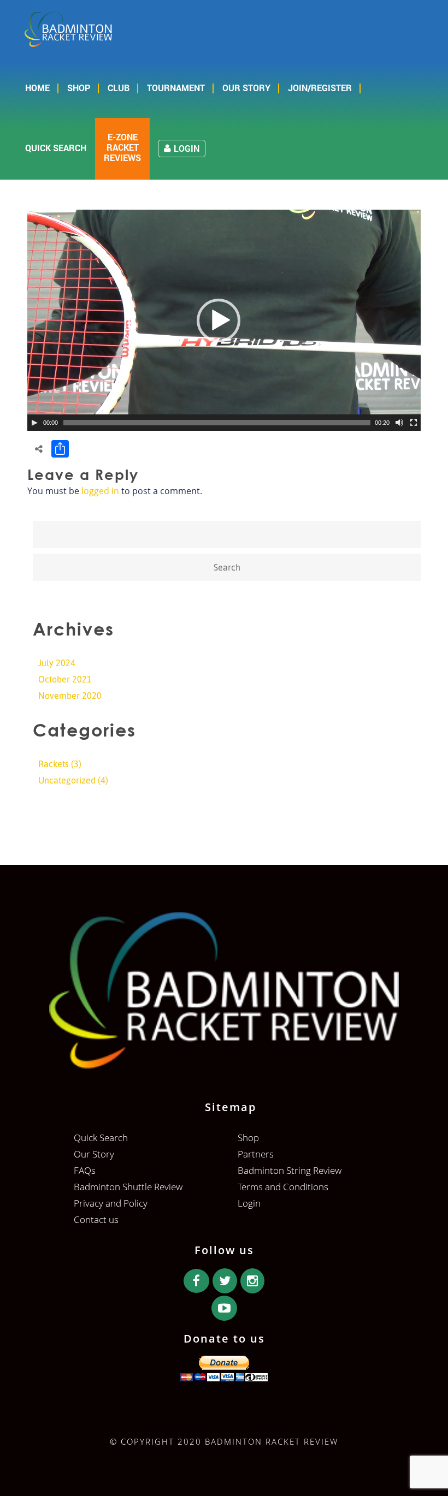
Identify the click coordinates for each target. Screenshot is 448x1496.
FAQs (85, 1170)
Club (118, 87)
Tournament (176, 87)
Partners (256, 1154)
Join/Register (320, 87)
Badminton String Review (289, 1170)
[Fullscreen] (413, 422)
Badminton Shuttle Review (128, 1186)
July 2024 (56, 662)
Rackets (53, 763)
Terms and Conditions (283, 1186)
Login (186, 148)
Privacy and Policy (111, 1203)
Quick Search (55, 148)
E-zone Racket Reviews (122, 147)
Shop (78, 87)
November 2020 (70, 695)
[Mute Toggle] (399, 422)
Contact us (96, 1219)
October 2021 (65, 679)
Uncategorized (67, 780)
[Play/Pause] (34, 422)
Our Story (246, 87)
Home (37, 87)
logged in (100, 491)
